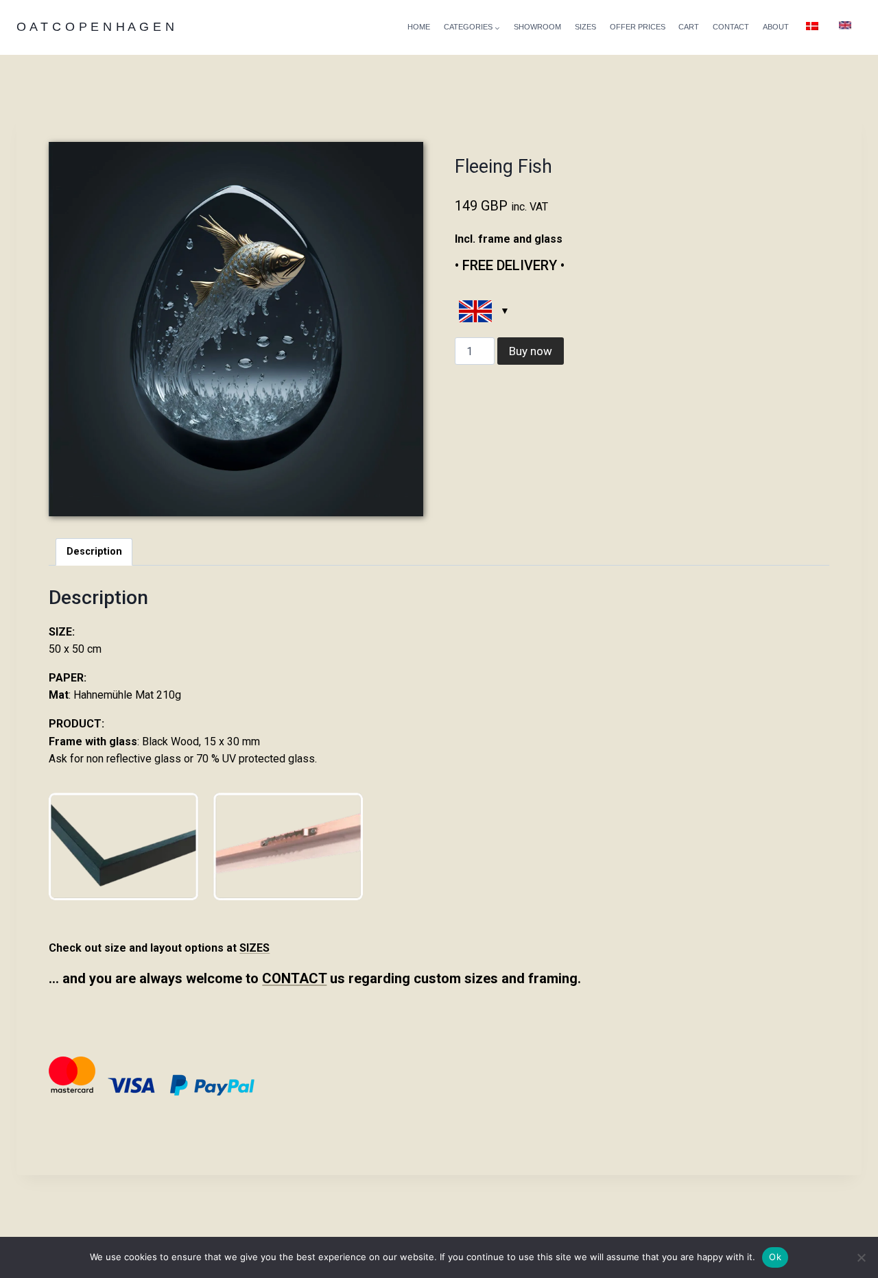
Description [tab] (94, 551)
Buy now (530, 351)
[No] (861, 1257)
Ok (775, 1256)
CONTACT (731, 27)
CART (688, 27)
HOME (418, 27)
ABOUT (776, 27)
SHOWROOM (537, 27)
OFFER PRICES (637, 27)
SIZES (585, 27)
